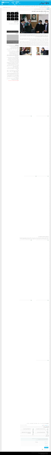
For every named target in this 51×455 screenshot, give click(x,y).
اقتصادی (34, 6)
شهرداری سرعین (35, 423)
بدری (40, 423)
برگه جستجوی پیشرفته (46, 0)
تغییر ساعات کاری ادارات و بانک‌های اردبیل (40, 428)
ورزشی (32, 6)
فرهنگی (37, 6)
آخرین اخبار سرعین (43, 423)
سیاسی (39, 6)
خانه (47, 6)
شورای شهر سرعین (31, 423)
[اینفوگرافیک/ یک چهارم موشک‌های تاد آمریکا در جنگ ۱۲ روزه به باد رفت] (13, 39)
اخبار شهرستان (44, 6)
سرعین (38, 423)
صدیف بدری (28, 423)
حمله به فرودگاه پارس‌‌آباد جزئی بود (27, 428)
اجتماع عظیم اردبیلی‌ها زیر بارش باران (43, 7)
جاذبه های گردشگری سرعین (28, 6)
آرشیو (23, 6)
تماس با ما (20, 6)
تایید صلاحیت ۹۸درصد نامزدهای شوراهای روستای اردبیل (26, 432)
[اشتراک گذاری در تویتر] (46, 425)
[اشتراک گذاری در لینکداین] (42, 425)
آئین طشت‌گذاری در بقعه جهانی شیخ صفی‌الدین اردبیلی (13, 31)
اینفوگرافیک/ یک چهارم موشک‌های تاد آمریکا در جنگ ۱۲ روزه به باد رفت (12, 42)
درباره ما (17, 6)
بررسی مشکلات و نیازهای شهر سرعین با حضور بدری (40, 11)
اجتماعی (42, 6)
